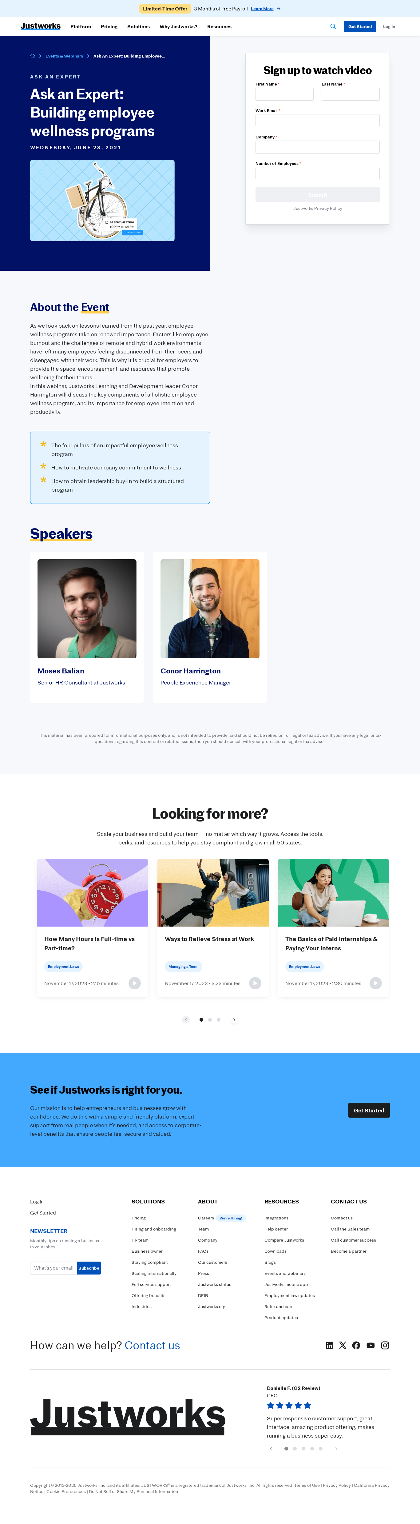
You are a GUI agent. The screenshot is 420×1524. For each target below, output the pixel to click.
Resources (219, 26)
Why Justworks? (178, 26)
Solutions (138, 26)
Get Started (369, 1110)
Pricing (109, 26)
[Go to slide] (201, 1020)
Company (266, 136)
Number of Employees (278, 163)
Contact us (152, 1345)
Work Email (268, 110)
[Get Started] (360, 26)
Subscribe (88, 1268)
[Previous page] (271, 1448)
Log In (37, 1202)
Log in (389, 26)
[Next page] (234, 1019)
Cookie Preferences (66, 1491)
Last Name (333, 83)
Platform (80, 26)
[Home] (32, 56)
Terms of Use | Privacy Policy (322, 1485)
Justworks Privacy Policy (317, 208)
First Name (267, 83)
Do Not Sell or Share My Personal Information (133, 1491)
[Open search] (333, 26)
